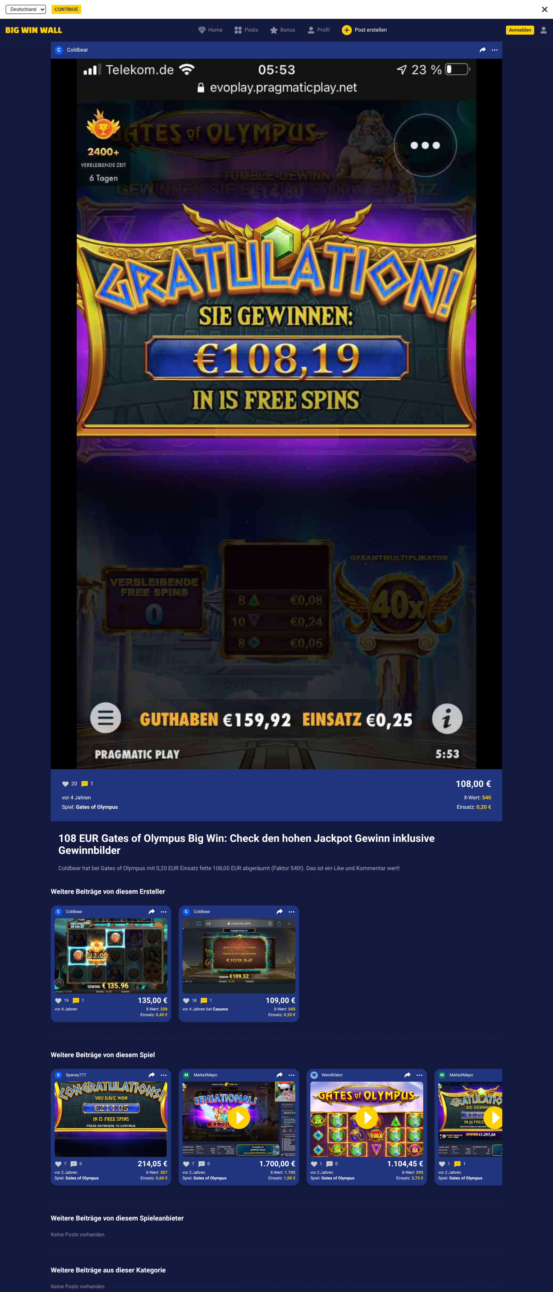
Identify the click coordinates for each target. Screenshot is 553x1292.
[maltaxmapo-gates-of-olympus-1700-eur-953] (239, 1120)
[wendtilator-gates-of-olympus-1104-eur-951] (367, 1120)
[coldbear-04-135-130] (111, 956)
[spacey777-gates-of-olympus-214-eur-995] (111, 1120)
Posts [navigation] (251, 30)
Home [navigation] (215, 30)
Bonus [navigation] (287, 30)
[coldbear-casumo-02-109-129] (239, 956)
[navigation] (32, 30)
